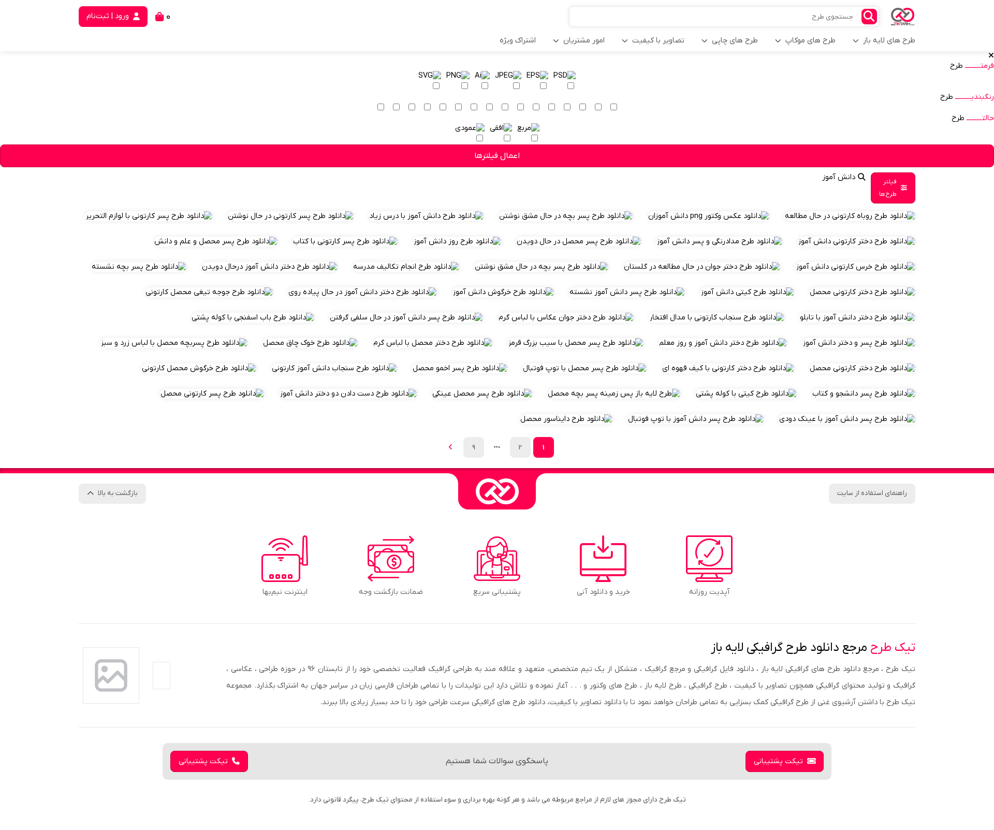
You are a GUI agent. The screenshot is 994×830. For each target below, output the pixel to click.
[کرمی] (598, 107)
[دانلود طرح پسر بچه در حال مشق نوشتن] (566, 216)
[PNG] (458, 81)
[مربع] (528, 133)
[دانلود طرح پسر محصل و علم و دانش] (215, 241)
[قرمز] (536, 107)
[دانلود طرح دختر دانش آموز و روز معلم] (723, 343)
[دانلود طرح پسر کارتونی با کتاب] (345, 241)
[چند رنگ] (380, 107)
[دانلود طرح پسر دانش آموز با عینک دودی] (847, 419)
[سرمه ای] (458, 107)
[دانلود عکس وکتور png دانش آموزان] (708, 216)
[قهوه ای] (442, 107)
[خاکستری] (411, 107)
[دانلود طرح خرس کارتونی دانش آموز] (855, 267)
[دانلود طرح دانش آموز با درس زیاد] (426, 216)
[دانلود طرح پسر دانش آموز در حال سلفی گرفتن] (406, 318)
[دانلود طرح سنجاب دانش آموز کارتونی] (334, 368)
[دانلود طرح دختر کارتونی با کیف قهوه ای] (728, 368)
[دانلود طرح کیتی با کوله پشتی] (746, 394)
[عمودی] (470, 133)
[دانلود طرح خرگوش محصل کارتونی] (199, 368)
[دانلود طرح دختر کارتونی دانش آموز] (856, 241)
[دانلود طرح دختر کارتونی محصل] (862, 292)
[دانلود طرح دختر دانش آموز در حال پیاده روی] (362, 292)
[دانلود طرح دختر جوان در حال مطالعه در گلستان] (702, 267)
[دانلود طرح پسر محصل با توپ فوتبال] (585, 368)
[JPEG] (508, 81)
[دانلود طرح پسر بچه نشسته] (139, 267)
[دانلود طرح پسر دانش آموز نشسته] (627, 292)
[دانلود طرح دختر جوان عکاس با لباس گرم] (566, 318)
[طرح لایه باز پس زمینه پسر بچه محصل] (614, 394)
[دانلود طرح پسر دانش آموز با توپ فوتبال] (696, 419)
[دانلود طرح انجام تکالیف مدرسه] (406, 267)
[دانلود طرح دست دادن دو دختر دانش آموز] (348, 394)
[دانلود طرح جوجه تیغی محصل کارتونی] (209, 292)
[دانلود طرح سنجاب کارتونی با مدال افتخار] (716, 318)
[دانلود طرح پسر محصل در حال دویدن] (579, 241)
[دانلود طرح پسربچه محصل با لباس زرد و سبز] (173, 343)
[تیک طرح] (497, 491)
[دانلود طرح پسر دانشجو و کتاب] (863, 394)
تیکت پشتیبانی (778, 761)
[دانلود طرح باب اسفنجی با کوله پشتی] (253, 318)
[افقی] (501, 133)
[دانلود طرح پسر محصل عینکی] (482, 394)
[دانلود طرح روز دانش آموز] (457, 241)
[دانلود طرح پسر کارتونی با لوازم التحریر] (148, 216)
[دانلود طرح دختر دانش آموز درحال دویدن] (270, 267)
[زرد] (582, 107)
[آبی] (474, 107)
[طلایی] (567, 107)
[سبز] (489, 107)
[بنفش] (505, 107)
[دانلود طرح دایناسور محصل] (566, 419)
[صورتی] (520, 107)
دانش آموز (838, 177)
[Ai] (482, 81)
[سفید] (613, 107)
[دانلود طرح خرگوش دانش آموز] (503, 292)
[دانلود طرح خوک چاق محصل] (310, 343)
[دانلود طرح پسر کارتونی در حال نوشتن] (291, 216)
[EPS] (537, 81)
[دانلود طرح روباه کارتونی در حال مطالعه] (850, 216)
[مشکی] (396, 107)
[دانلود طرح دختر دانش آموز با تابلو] (857, 318)
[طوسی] (427, 107)
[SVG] (429, 81)
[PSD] (564, 81)
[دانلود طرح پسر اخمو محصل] (460, 368)
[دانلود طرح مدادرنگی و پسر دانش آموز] (719, 241)
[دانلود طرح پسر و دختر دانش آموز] (858, 343)
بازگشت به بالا (118, 493)
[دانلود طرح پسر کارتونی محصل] (212, 394)
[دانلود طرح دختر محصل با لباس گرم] (432, 343)
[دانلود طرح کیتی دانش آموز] (747, 292)
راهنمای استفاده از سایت (872, 493)
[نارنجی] (551, 107)
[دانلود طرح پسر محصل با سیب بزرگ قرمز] (576, 343)
